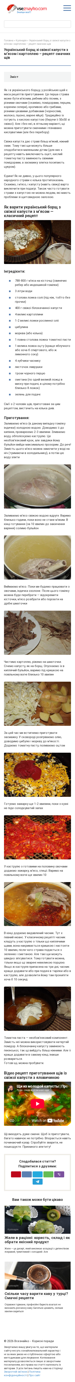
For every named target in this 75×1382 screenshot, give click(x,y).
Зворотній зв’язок (15, 1371)
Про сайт (34, 1375)
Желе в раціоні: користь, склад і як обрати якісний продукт (37, 1239)
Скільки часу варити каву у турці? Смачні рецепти (36, 1295)
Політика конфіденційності (22, 1373)
